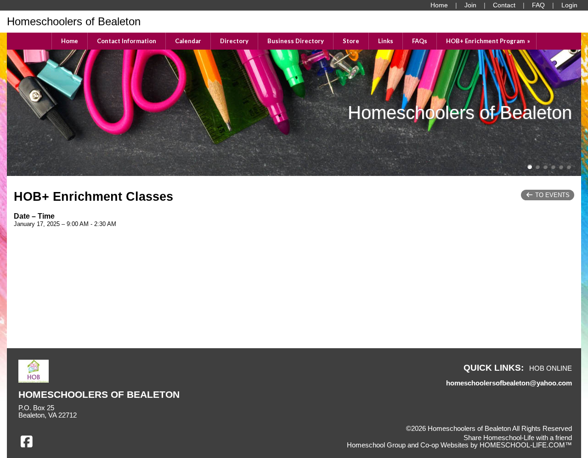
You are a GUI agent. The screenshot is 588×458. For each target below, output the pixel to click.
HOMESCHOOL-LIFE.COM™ (526, 445)
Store (351, 41)
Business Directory (295, 41)
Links (385, 41)
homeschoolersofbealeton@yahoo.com (509, 383)
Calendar (188, 41)
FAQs (419, 41)
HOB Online (550, 368)
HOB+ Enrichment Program (488, 41)
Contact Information (126, 41)
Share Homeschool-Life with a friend (518, 437)
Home (69, 41)
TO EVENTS (551, 195)
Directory (234, 41)
